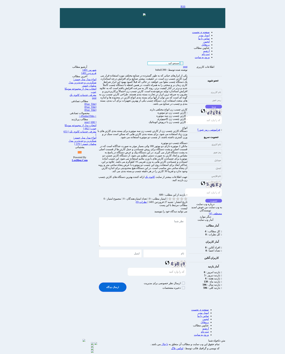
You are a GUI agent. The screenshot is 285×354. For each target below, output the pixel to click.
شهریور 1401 (89, 70)
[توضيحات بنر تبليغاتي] (144, 15)
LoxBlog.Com (80, 160)
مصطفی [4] (215, 213)
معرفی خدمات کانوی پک (83, 95)
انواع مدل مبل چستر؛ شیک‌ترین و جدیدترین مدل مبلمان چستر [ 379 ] (82, 140)
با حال (164, 344)
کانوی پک (150, 177)
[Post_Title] (90, 104)
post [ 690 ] (90, 122)
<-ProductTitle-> (87, 116)
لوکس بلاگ (177, 348)
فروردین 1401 (88, 73)
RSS (183, 6)
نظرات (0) (141, 202)
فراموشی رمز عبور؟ (208, 129)
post (185, 66)
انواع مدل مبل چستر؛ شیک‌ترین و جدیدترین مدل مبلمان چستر (82, 82)
